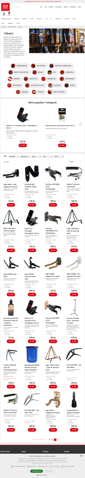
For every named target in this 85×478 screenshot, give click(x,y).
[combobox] (81, 456)
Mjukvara (39, 19)
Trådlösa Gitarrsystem (63, 66)
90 (49, 440)
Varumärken (58, 7)
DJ (51, 19)
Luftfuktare (41, 66)
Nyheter (66, 7)
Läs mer (51, 463)
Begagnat (10, 23)
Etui (54, 72)
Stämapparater (22, 66)
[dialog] (42, 466)
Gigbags (40, 72)
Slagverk (16, 19)
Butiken (51, 7)
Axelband (24, 92)
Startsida (3, 26)
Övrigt (18, 23)
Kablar (74, 19)
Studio (32, 19)
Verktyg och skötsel (21, 72)
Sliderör (16, 79)
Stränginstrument (6, 19)
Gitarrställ (70, 72)
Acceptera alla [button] (36, 471)
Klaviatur (24, 19)
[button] (42, 475)
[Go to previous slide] (4, 124)
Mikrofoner (58, 19)
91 (52, 440)
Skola (79, 7)
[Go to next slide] (80, 124)
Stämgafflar (51, 79)
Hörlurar (67, 19)
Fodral (72, 85)
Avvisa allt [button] (49, 471)
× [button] (83, 455)
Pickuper (40, 92)
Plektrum (57, 85)
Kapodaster (17, 85)
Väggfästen (33, 79)
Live (46, 19)
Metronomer (69, 79)
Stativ (2, 23)
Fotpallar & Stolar (37, 85)
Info (46, 7)
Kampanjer (73, 7)
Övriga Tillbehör (59, 92)
